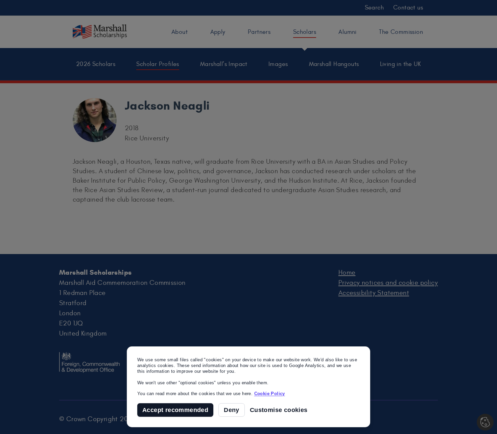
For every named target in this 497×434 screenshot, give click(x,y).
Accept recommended (175, 410)
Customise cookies (279, 410)
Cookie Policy (269, 393)
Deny (231, 410)
